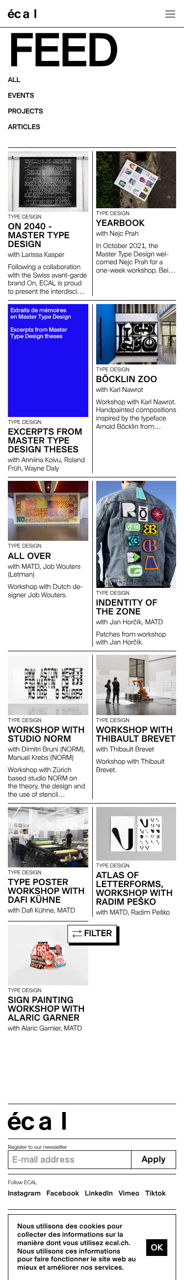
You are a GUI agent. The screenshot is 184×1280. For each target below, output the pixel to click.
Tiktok (155, 1193)
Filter (97, 933)
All (14, 80)
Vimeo (129, 1193)
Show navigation (170, 14)
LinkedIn (99, 1193)
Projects (25, 111)
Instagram (24, 1193)
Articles (24, 127)
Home (22, 13)
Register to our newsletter (37, 1147)
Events (21, 96)
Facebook (63, 1193)
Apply (153, 1159)
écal (37, 1121)
